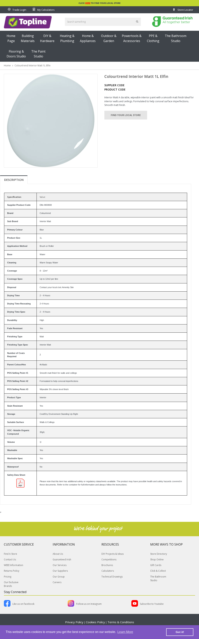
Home (7, 65)
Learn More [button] (125, 632)
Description (14, 180)
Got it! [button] (180, 632)
